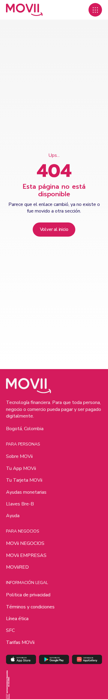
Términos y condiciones (30, 607)
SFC (10, 630)
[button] (95, 10)
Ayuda (13, 515)
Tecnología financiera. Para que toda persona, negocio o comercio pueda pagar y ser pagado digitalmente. (53, 409)
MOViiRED (17, 567)
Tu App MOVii (21, 468)
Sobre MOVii (19, 456)
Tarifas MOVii (20, 642)
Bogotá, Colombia (25, 428)
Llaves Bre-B (20, 504)
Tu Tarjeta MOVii (24, 480)
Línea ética (17, 618)
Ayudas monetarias (26, 492)
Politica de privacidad (28, 595)
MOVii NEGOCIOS (25, 543)
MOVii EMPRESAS (26, 555)
